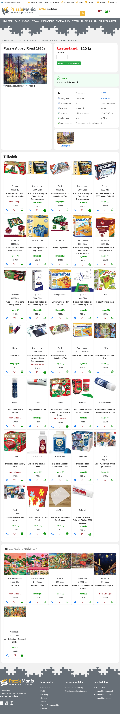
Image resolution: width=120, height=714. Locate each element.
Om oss (43, 698)
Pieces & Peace (15, 578)
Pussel (26, 21)
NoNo (14, 348)
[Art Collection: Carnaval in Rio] (7, 655)
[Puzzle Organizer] (52, 264)
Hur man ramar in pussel (104, 695)
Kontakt (102, 2)
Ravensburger (37, 186)
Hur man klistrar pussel (103, 691)
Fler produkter (108, 21)
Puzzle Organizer (60, 248)
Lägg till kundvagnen (68, 63)
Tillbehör (86, 21)
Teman (35, 21)
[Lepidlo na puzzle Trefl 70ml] (30, 533)
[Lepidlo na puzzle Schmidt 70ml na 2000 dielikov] (75, 534)
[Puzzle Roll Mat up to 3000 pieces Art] (7, 264)
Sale (17, 21)
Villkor (43, 702)
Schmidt (105, 186)
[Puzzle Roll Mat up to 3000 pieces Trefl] (52, 210)
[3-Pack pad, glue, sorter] (75, 372)
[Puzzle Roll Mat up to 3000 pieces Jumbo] (7, 210)
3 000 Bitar (82, 582)
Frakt (81, 2)
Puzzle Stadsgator (49, 40)
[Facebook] (1, 704)
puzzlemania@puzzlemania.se (13, 693)
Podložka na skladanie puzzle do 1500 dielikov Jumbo (60, 412)
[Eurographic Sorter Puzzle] (52, 318)
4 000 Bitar (14, 635)
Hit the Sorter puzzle (105, 302)
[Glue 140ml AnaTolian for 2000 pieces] (75, 426)
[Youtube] (6, 704)
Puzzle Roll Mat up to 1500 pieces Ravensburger (82, 196)
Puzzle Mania (7, 40)
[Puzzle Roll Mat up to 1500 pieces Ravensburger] (75, 210)
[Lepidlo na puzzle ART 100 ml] (30, 480)
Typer (75, 21)
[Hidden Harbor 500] (52, 602)
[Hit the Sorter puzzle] (98, 318)
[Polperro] (7, 602)
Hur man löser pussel (102, 698)
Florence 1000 (37, 586)
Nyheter (8, 21)
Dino (37, 402)
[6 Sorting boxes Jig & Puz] (98, 372)
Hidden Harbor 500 (60, 586)
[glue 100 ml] (7, 372)
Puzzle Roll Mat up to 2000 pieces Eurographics (82, 250)
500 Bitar (60, 582)
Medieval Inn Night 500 (105, 586)
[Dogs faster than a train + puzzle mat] (98, 480)
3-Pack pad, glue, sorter (82, 355)
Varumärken (63, 21)
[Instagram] (11, 704)
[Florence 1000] (30, 602)
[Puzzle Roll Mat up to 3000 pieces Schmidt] (98, 210)
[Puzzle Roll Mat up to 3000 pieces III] (7, 318)
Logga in (44, 2)
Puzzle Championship (49, 705)
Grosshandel (69, 2)
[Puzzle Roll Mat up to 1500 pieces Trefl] (52, 372)
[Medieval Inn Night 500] (98, 602)
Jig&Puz (37, 295)
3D (95, 21)
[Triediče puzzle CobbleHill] (75, 480)
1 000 (103, 93)
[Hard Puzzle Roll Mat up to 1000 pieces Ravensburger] (30, 372)
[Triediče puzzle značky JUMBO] (7, 480)
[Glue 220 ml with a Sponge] (7, 426)
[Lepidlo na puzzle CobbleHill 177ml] (52, 480)
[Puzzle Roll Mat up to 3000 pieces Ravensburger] (30, 210)
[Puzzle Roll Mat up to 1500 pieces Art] (98, 264)
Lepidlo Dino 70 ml (37, 410)
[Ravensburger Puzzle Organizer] (30, 264)
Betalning (91, 2)
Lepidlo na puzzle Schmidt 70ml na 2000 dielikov (82, 520)
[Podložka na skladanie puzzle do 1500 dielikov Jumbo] (52, 426)
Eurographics (82, 240)
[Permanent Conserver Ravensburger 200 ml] (98, 426)
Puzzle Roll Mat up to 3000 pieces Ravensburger (37, 196)
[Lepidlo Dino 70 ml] (30, 426)
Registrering (35, 2)
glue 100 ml (15, 355)
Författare (47, 21)
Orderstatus (54, 2)
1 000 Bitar (21, 40)
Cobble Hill (60, 457)
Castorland (33, 40)
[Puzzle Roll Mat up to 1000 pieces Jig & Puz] (75, 318)
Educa (60, 578)
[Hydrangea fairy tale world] (7, 533)
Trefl (60, 186)
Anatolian (15, 295)
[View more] (15, 174)
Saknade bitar (99, 688)
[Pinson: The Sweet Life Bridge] (75, 602)
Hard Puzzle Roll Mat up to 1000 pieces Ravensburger (37, 358)
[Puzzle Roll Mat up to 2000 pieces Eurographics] (75, 264)
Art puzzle (15, 240)
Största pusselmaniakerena (76, 691)
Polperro (15, 586)
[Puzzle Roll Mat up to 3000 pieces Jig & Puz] (30, 318)
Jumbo (15, 186)
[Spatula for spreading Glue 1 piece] (52, 533)
